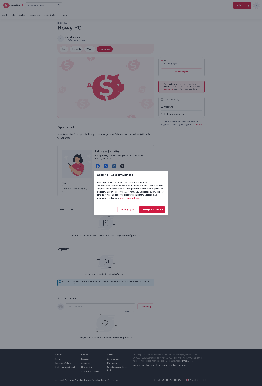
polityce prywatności (130, 198)
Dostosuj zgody (127, 209)
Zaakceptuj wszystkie (152, 209)
